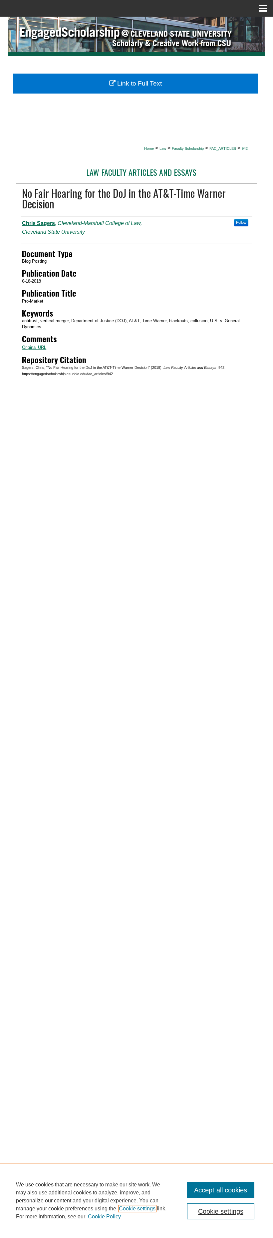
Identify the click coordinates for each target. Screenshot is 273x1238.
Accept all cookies (220, 1190)
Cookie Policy (104, 1216)
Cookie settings (137, 1208)
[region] (136, 1200)
